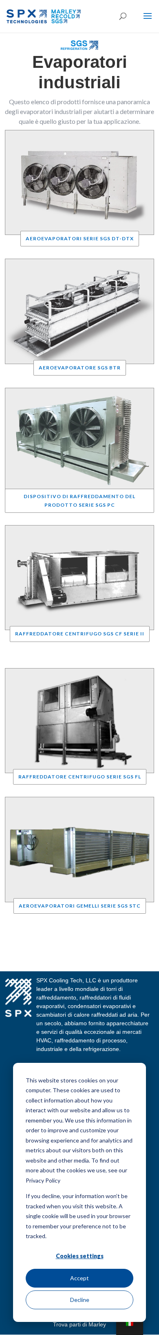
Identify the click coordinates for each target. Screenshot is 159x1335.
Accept (79, 1278)
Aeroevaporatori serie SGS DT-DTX (80, 238)
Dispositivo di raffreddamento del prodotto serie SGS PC (79, 500)
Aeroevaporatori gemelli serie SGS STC (80, 906)
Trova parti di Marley (79, 1324)
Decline (79, 1299)
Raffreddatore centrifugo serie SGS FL (79, 777)
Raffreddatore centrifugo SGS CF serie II (79, 634)
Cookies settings (80, 1255)
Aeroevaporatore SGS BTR (80, 367)
